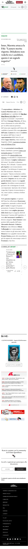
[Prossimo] (25, 267)
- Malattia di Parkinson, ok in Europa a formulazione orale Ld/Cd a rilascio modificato (11, 401)
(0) (19, 271)
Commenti (6, 96)
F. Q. (3, 64)
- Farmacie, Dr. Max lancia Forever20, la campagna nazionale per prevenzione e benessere (13, 390)
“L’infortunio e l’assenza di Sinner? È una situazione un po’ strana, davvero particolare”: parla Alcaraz (10, 260)
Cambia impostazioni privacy (10, 496)
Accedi (7, 469)
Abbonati (19, 2)
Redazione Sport (9, 271)
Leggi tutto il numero (14, 365)
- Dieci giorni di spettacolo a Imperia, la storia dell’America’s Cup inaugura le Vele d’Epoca (13, 382)
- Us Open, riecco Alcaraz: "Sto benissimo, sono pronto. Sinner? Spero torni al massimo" (13, 379)
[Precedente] (3, 267)
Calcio (4, 36)
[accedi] (25, 2)
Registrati (20, 469)
